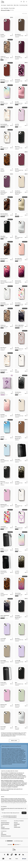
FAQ (2, 825)
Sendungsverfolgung (5, 822)
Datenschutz (3, 834)
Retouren (3, 827)
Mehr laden (14, 740)
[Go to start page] (2, 2)
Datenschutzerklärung (12, 817)
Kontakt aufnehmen (5, 824)
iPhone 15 (6, 801)
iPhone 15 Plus (16, 801)
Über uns (16, 822)
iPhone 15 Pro (11, 801)
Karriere (15, 825)
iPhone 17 (3, 798)
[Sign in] (21, 1)
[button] (14, 840)
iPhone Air (20, 798)
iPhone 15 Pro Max (23, 801)
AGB (2, 832)
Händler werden (17, 827)
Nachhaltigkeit (17, 824)
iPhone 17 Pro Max (13, 798)
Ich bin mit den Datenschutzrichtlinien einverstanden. (10, 816)
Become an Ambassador (6, 835)
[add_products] (12, 34)
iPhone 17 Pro (7, 798)
